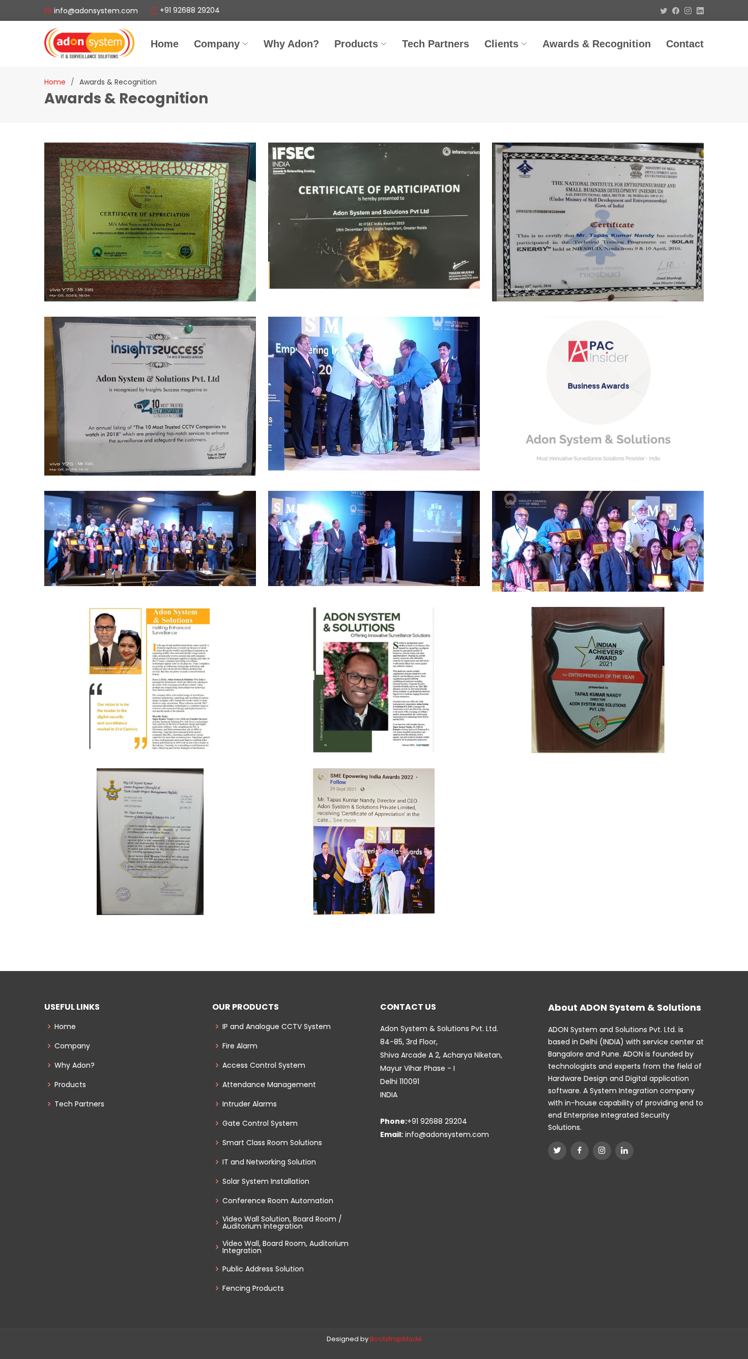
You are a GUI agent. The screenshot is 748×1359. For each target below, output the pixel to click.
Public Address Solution (263, 1268)
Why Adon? (291, 43)
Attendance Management (269, 1084)
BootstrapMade (396, 1339)
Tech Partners (79, 1103)
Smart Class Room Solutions (272, 1142)
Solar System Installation (265, 1181)
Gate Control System (260, 1123)
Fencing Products (253, 1288)
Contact (685, 43)
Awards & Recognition (596, 43)
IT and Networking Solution (269, 1162)
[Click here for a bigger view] (150, 236)
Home (165, 43)
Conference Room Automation (277, 1200)
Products (70, 1084)
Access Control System (263, 1065)
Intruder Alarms (249, 1103)
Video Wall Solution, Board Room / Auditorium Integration (282, 1222)
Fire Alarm (239, 1045)
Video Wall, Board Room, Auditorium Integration (285, 1247)
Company (217, 43)
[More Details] (599, 397)
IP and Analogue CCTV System (276, 1026)
